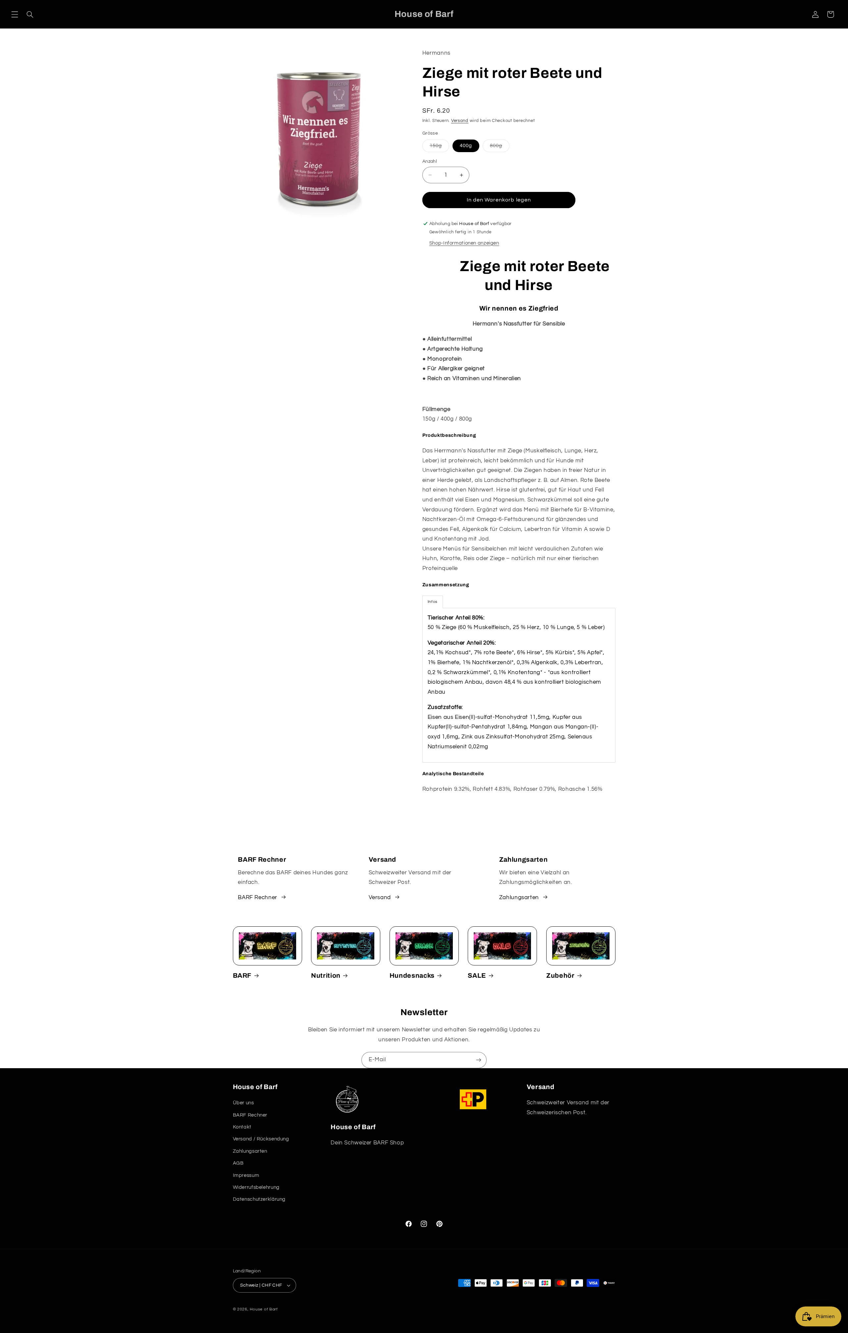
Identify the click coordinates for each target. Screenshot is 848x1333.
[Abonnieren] (478, 1060)
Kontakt (242, 1127)
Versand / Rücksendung (261, 1138)
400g (466, 145)
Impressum (246, 1175)
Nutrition (326, 975)
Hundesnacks (412, 975)
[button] (14, 14)
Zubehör (560, 975)
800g (499, 147)
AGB (238, 1163)
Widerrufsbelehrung (256, 1187)
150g (439, 147)
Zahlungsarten (519, 897)
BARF (242, 975)
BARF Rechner (257, 897)
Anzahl (429, 161)
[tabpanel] (518, 685)
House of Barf (264, 1309)
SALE (477, 975)
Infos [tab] (433, 602)
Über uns (243, 1102)
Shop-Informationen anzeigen (464, 243)
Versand (459, 121)
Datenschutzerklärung (259, 1199)
